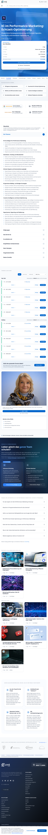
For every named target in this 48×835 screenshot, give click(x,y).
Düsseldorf (34, 826)
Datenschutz (27, 807)
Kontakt (26, 800)
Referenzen (27, 793)
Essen (41, 826)
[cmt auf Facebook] (2, 781)
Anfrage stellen (39, 365)
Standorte (3, 805)
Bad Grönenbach (10, 826)
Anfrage (27, 801)
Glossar (26, 791)
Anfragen (36, 284)
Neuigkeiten (3, 817)
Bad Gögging (4, 826)
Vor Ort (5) (25, 274)
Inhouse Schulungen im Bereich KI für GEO (16, 457)
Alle (19, 274)
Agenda (38, 78)
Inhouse (34, 78)
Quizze (26, 789)
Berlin (16, 826)
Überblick (3, 78)
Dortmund (24, 826)
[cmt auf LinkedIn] (5, 781)
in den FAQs (26, 541)
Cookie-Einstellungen (30, 830)
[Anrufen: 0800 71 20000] (47, 78)
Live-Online (28, 323)
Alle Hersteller (28, 784)
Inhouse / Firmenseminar (25, 65)
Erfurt (38, 826)
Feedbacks (27, 787)
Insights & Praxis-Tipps (5, 815)
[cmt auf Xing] (8, 781)
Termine (29, 78)
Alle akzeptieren (42, 830)
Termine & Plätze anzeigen (24, 62)
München (28, 281)
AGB (26, 803)
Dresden (29, 826)
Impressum (27, 809)
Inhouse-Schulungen (5, 807)
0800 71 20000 (25, 411)
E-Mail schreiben (24, 413)
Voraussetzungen (22, 78)
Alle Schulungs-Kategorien (30, 782)
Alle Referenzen (42, 742)
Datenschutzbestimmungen (17, 833)
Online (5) (31, 274)
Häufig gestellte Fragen (30, 805)
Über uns (3, 801)
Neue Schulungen (28, 778)
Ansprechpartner (4, 800)
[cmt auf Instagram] (13, 781)
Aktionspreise (28, 776)
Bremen (19, 826)
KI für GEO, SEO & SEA (6, 22)
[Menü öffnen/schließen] (1, 5)
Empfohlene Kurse (29, 780)
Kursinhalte (8, 78)
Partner (2, 803)
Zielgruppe (15, 78)
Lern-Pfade (27, 786)
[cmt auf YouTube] (10, 781)
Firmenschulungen (5, 809)
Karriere (3, 813)
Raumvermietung (4, 811)
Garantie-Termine (28, 774)
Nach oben (6, 789)
